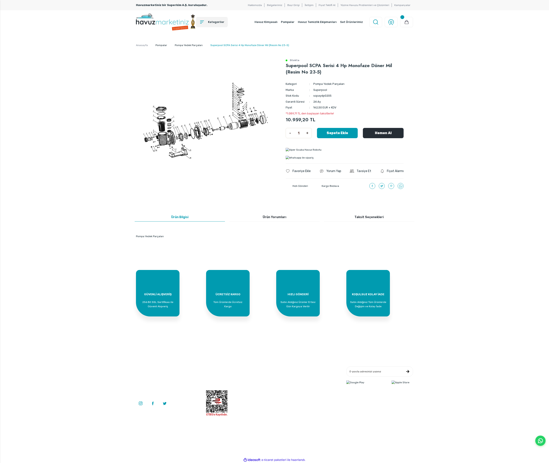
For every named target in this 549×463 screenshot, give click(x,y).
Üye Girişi (212, 375)
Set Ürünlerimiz (351, 22)
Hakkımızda (255, 5)
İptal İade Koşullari (311, 382)
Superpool (320, 89)
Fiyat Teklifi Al (327, 5)
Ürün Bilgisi (180, 217)
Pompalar (287, 22)
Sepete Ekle (337, 133)
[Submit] (407, 371)
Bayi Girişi (293, 5)
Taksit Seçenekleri (369, 217)
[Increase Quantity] (307, 133)
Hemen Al (383, 133)
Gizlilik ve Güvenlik (311, 375)
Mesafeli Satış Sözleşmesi (315, 369)
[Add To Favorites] (298, 171)
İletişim (309, 5)
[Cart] (406, 22)
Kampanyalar (402, 5)
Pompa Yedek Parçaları (328, 83)
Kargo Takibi (260, 388)
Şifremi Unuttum (216, 388)
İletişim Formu (261, 375)
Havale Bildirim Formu (266, 382)
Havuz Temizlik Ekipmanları (317, 22)
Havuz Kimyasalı (266, 22)
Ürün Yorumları (274, 217)
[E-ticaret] (274, 460)
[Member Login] (391, 22)
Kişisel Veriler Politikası (313, 388)
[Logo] (166, 22)
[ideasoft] (252, 460)
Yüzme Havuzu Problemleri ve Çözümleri (365, 5)
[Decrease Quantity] (290, 133)
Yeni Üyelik (212, 369)
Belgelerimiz (274, 5)
